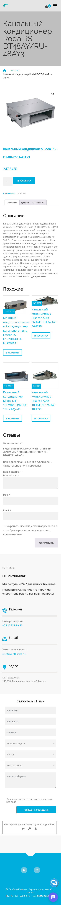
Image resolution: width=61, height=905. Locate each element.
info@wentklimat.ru (13, 654)
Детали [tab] (25, 202)
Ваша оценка (12, 471)
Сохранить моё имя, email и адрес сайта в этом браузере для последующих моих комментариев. (30, 530)
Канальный (21, 193)
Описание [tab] (12, 202)
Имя (6, 495)
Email (7, 510)
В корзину (24, 180)
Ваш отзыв (11, 475)
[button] (53, 94)
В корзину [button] (12, 352)
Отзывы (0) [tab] (38, 202)
